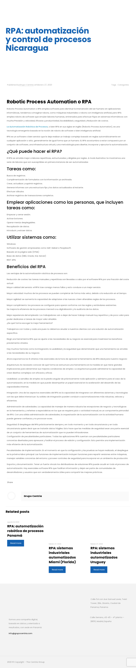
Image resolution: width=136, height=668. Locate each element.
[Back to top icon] (126, 661)
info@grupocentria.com (20, 633)
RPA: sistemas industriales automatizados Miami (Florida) (62, 555)
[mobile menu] (124, 6)
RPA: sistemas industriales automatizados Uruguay (104, 555)
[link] (11, 642)
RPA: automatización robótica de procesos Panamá (25, 531)
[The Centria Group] (33, 6)
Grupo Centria (27, 84)
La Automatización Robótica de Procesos (27, 126)
